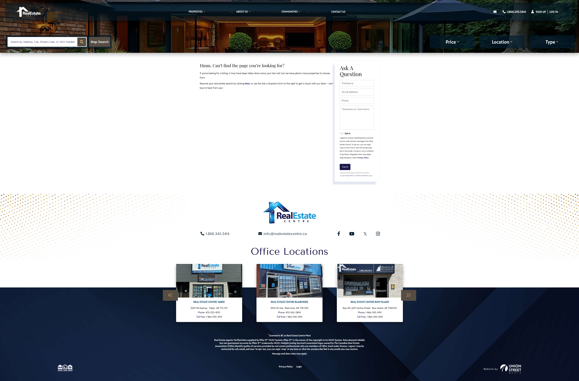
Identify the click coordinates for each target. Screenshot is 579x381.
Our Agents (209, 293)
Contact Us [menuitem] (338, 11)
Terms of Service (362, 176)
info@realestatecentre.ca (285, 234)
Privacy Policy (363, 158)
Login (299, 366)
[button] (81, 41)
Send (345, 166)
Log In (553, 12)
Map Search (99, 42)
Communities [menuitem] (290, 11)
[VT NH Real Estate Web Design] (510, 368)
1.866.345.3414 (516, 12)
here (247, 83)
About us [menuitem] (242, 11)
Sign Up (541, 12)
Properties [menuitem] (195, 11)
